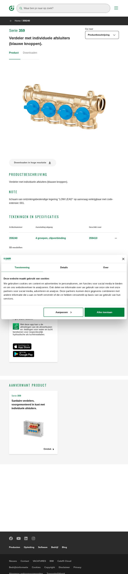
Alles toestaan (104, 312)
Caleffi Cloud (64, 561)
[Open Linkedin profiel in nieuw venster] (26, 538)
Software (42, 547)
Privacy (77, 567)
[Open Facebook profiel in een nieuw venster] (11, 538)
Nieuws (13, 561)
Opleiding (29, 547)
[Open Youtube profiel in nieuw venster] (19, 538)
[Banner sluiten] (123, 259)
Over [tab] (105, 267)
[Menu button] (116, 8)
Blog (64, 547)
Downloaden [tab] (30, 52)
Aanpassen (62, 312)
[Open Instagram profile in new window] (34, 538)
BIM (52, 561)
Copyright (49, 567)
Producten (14, 547)
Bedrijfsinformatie (18, 567)
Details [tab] (64, 267)
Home (18, 20)
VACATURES (39, 561)
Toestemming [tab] (22, 267)
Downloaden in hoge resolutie (30, 162)
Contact (25, 561)
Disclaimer (64, 567)
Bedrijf (54, 547)
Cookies (36, 567)
